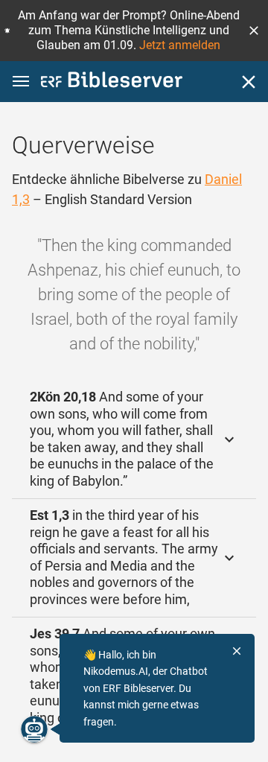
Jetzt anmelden (179, 45)
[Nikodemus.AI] (34, 729)
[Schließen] (249, 82)
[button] (253, 30)
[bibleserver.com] (111, 82)
